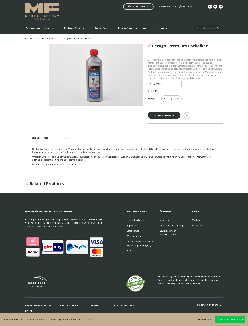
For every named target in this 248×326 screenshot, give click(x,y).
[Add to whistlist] (187, 115)
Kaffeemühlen (73, 28)
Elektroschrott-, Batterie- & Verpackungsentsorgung (140, 243)
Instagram (197, 225)
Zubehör (100, 28)
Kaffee (161, 28)
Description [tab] (40, 137)
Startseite (30, 38)
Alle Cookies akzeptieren (230, 319)
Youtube (196, 219)
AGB (129, 250)
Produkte (140, 6)
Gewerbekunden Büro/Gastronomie (175, 6)
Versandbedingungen (137, 219)
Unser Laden (165, 219)
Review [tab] (66, 137)
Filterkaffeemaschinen (132, 28)
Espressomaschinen (39, 28)
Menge (151, 98)
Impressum (132, 225)
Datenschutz (133, 230)
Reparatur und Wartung (171, 225)
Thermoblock (48, 38)
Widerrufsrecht (134, 236)
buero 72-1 (217, 304)
